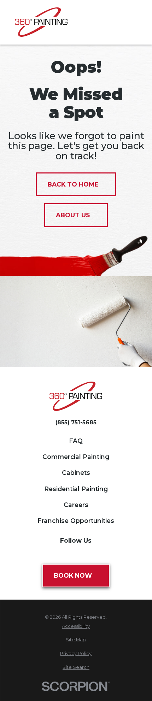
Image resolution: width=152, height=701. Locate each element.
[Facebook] (40, 553)
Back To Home (72, 184)
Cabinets (76, 472)
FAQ (76, 440)
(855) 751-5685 (76, 422)
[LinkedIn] (112, 553)
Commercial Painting (75, 456)
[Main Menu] (133, 22)
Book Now (73, 575)
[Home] (41, 22)
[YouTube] (98, 553)
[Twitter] (54, 553)
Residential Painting (76, 489)
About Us (73, 215)
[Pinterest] (83, 553)
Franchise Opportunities (75, 520)
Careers (76, 504)
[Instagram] (69, 553)
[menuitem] (76, 626)
